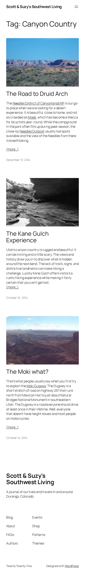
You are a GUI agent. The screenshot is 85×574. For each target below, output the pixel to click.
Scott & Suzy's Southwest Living (34, 6)
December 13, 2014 (18, 160)
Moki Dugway (36, 386)
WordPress (72, 566)
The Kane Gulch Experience (27, 237)
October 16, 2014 (16, 298)
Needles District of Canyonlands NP (39, 103)
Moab (32, 117)
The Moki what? (27, 371)
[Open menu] (76, 6)
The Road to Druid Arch (37, 93)
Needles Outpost (32, 131)
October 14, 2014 (16, 438)
